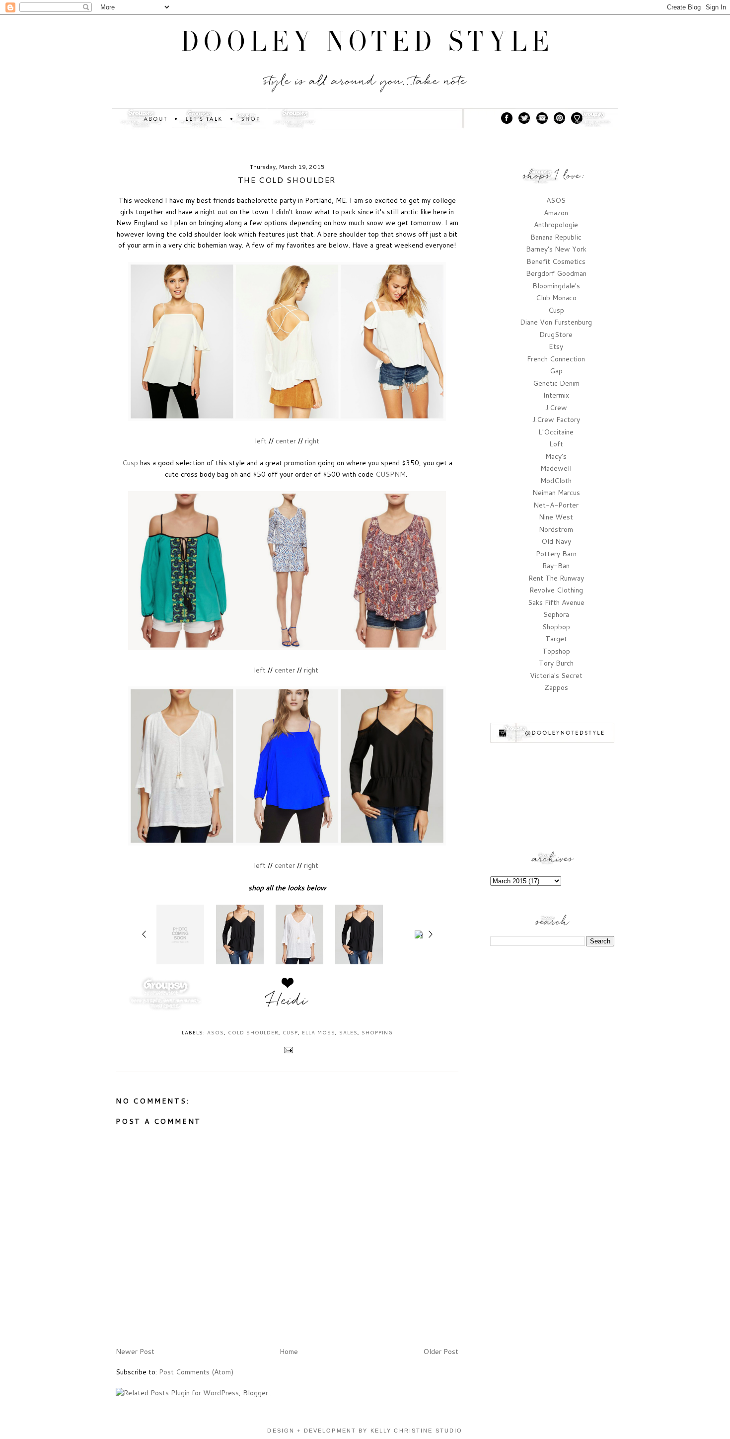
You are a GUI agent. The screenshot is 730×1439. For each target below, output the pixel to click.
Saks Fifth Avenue (556, 602)
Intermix (556, 395)
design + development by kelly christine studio (364, 1431)
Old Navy (556, 541)
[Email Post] (287, 1049)
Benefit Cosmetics (555, 261)
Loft (556, 444)
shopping (377, 1032)
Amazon (556, 213)
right (312, 441)
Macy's (556, 456)
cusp (290, 1032)
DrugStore (556, 334)
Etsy (556, 346)
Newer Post (135, 1351)
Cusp (130, 463)
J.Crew (556, 408)
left (261, 441)
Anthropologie (556, 225)
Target (556, 639)
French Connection (556, 359)
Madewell (556, 468)
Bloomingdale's (556, 286)
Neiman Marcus (556, 493)
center (286, 441)
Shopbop (556, 627)
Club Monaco (556, 298)
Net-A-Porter (556, 505)
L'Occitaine (556, 432)
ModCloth (556, 481)
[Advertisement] (552, 1005)
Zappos (556, 687)
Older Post (440, 1351)
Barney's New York (556, 249)
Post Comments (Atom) (196, 1372)
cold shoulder (253, 1032)
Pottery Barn (556, 554)
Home (289, 1351)
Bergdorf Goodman (556, 273)
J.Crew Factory (556, 419)
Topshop (556, 651)
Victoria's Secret (556, 675)
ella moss (318, 1032)
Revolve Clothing (556, 590)
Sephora (556, 614)
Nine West (556, 517)
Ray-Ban (556, 566)
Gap (556, 371)
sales (348, 1032)
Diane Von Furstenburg (556, 322)
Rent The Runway (556, 578)
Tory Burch (556, 663)
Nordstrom (556, 529)
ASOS (215, 1032)
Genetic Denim (556, 383)
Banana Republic (556, 237)
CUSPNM (390, 474)
